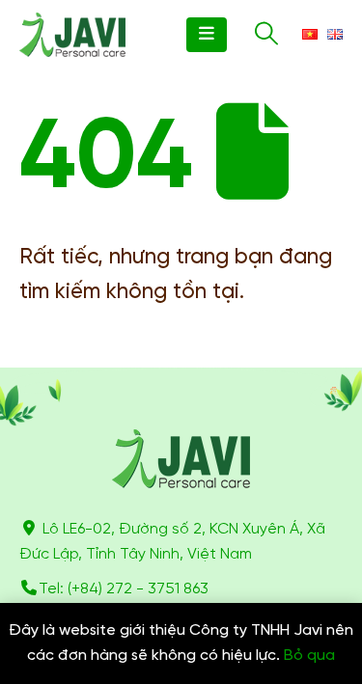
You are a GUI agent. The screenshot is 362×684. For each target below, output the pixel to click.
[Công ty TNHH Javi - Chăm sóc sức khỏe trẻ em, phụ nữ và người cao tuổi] (72, 35)
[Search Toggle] (266, 35)
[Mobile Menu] (206, 34)
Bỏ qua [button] (309, 655)
